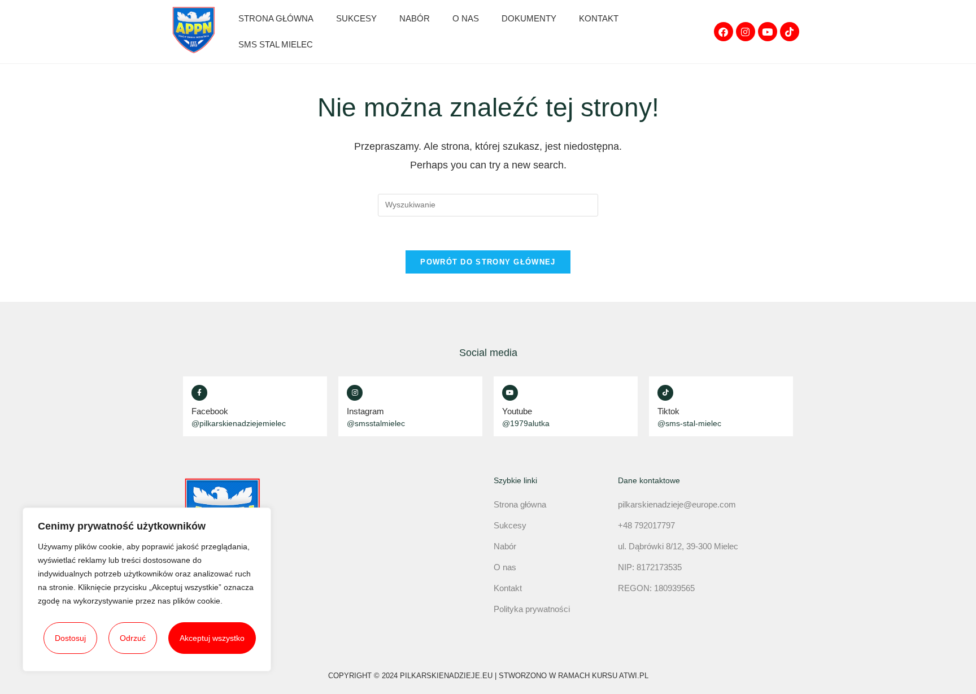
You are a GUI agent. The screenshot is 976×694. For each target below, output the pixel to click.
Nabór (414, 18)
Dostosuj (70, 638)
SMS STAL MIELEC (275, 44)
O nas (465, 18)
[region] (147, 589)
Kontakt (598, 18)
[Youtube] (767, 31)
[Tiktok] (789, 31)
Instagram (365, 411)
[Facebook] (723, 31)
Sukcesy (356, 18)
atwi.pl (633, 675)
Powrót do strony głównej (487, 262)
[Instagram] (745, 31)
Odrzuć (133, 638)
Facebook (209, 411)
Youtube (517, 411)
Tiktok (668, 411)
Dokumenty (529, 18)
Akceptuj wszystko (212, 638)
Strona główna (275, 18)
